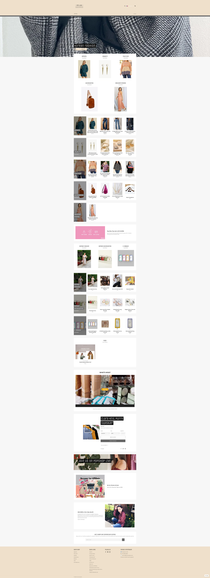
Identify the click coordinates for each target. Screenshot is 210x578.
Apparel (75, 551)
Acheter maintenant (113, 440)
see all (83, 49)
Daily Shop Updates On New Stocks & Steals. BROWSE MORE (105, 408)
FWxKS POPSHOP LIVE (93, 572)
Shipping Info (92, 557)
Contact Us (91, 562)
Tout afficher (105, 342)
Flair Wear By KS (79, 576)
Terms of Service (92, 558)
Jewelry (75, 555)
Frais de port (103, 427)
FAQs (90, 560)
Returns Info (91, 555)
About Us (91, 564)
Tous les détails (104, 445)
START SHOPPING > (81, 519)
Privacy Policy (92, 553)
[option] (105, 36)
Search (90, 551)
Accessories (76, 557)
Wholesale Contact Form (94, 567)
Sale (75, 560)
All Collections (76, 562)
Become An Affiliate (93, 565)
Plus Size (75, 553)
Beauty (75, 558)
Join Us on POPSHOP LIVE (95, 461)
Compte (135, 13)
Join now (81, 464)
